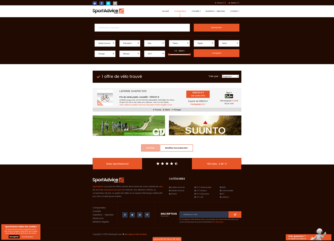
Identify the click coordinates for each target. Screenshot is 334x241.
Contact (234, 11)
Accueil (165, 11)
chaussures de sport (112, 189)
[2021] (154, 60)
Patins (158, 104)
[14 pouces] (229, 47)
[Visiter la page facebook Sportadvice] (101, 3)
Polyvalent (150, 104)
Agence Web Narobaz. (137, 234)
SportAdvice (98, 186)
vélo (161, 186)
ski (97, 189)
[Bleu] (105, 60)
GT (222, 194)
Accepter (14, 236)
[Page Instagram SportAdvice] (139, 215)
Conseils (195, 11)
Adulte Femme (177, 190)
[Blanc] (105, 57)
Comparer (216, 53)
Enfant (174, 194)
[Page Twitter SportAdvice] (132, 215)
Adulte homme (138, 104)
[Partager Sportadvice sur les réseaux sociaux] (115, 3)
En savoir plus (27, 237)
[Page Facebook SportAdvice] (124, 215)
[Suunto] (205, 125)
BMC (223, 187)
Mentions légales (101, 222)
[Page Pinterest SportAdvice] (147, 215)
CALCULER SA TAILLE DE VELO (167, 239)
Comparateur (180, 11)
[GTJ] (129, 125)
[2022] (154, 57)
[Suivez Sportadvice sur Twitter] (108, 3)
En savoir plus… (219, 222)
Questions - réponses (215, 11)
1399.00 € (198, 94)
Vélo (121, 104)
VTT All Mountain (203, 187)
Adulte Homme (178, 187)
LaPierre (127, 104)
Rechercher (216, 27)
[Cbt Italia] (129, 60)
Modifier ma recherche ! (176, 148)
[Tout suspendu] (204, 47)
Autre (169, 104)
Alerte (167, 109)
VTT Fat (199, 197)
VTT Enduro (201, 190)
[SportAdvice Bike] (108, 11)
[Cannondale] (129, 57)
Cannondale (227, 190)
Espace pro (98, 218)
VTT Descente (202, 194)
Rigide (164, 104)
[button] (105, 43)
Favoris (158, 109)
